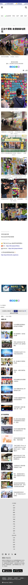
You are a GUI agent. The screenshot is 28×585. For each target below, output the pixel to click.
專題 (14, 521)
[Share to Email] (18, 67)
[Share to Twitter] (12, 67)
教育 (14, 542)
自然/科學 (14, 535)
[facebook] (6, 554)
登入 (16, 311)
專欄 (14, 519)
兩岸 (25, 16)
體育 (14, 540)
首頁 (2, 16)
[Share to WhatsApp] (16, 67)
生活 (14, 528)
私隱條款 (22, 578)
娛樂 (14, 544)
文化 (14, 533)
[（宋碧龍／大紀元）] (14, 90)
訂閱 (25, 311)
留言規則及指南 (2, 307)
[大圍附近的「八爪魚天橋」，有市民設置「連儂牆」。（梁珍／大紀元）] (14, 121)
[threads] (9, 554)
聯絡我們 (10, 578)
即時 (13, 16)
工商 (14, 549)
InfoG (14, 517)
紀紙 (14, 537)
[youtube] (15, 554)
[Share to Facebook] (10, 67)
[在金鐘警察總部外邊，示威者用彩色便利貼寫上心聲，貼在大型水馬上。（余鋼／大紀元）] (14, 166)
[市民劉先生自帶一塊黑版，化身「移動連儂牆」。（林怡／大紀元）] (14, 188)
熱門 (17, 16)
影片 (14, 505)
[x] (12, 554)
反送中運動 (8, 316)
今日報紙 (14, 503)
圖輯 (14, 546)
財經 (14, 514)
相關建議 (4, 578)
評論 (14, 523)
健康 (14, 530)
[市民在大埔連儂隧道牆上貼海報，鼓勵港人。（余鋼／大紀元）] (14, 143)
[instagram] (3, 554)
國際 (14, 512)
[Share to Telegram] (14, 67)
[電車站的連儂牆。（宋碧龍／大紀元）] (14, 44)
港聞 (21, 16)
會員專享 (8, 16)
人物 (14, 526)
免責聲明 (16, 578)
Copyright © (4, 579)
